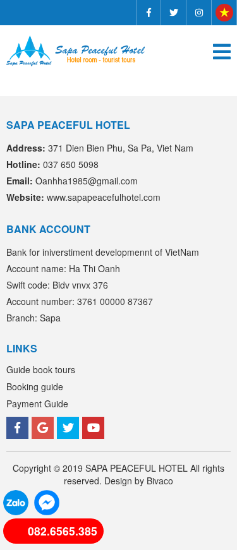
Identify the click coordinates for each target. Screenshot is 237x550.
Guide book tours (40, 369)
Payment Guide (37, 403)
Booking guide (34, 386)
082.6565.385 (62, 531)
